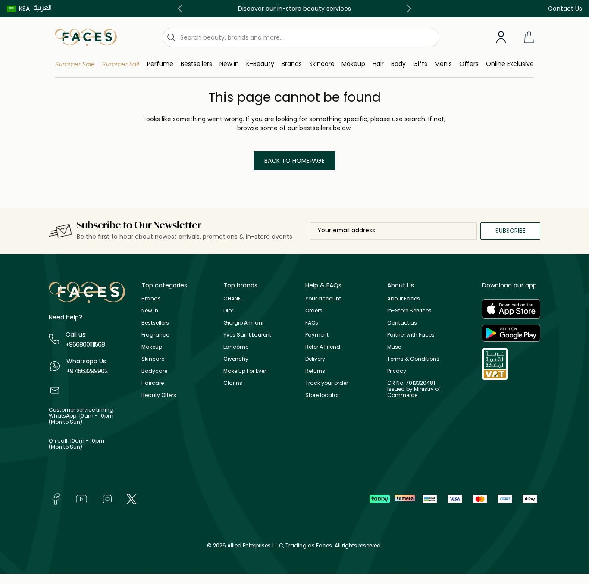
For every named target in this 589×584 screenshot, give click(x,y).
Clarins (232, 383)
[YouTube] (81, 498)
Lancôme (235, 346)
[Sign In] (501, 37)
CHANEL (233, 298)
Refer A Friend (322, 346)
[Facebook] (56, 498)
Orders (314, 310)
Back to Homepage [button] (294, 160)
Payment (317, 334)
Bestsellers (155, 322)
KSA (24, 8)
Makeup (151, 346)
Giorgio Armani (243, 322)
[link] (292, 64)
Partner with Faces (411, 334)
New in (149, 310)
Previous (182, 8)
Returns (315, 371)
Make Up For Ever (244, 371)
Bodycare (154, 371)
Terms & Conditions (413, 358)
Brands (151, 298)
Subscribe (510, 230)
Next (407, 8)
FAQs (311, 322)
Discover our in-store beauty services (294, 8)
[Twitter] (131, 498)
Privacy (396, 371)
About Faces (403, 298)
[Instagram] (107, 498)
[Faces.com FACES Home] (86, 37)
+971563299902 (86, 371)
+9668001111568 (85, 344)
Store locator (322, 395)
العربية (42, 7)
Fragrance (155, 334)
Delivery (315, 358)
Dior (228, 310)
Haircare (152, 383)
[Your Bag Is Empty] (529, 37)
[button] (18, 8)
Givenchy (235, 358)
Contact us (402, 322)
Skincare (152, 358)
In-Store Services (409, 310)
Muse (394, 346)
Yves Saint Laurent (247, 334)
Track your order (326, 383)
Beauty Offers (158, 395)
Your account (323, 298)
